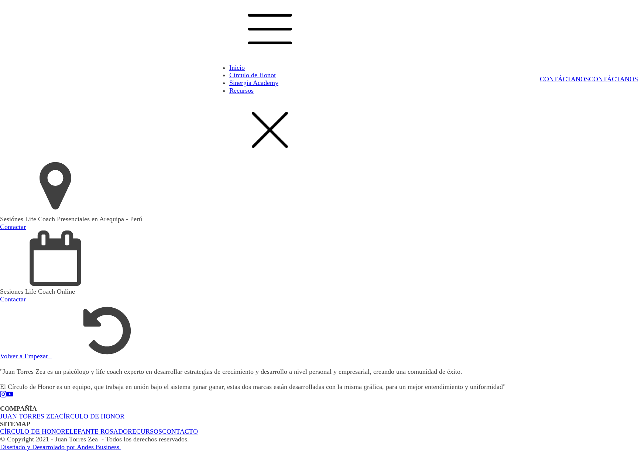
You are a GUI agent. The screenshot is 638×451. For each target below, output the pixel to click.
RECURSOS (145, 431)
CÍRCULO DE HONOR (91, 416)
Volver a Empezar (26, 356)
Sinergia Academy (253, 82)
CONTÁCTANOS (564, 79)
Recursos (241, 90)
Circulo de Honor (252, 75)
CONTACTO (180, 431)
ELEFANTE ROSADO (96, 431)
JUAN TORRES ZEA (29, 416)
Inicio (237, 67)
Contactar (13, 226)
